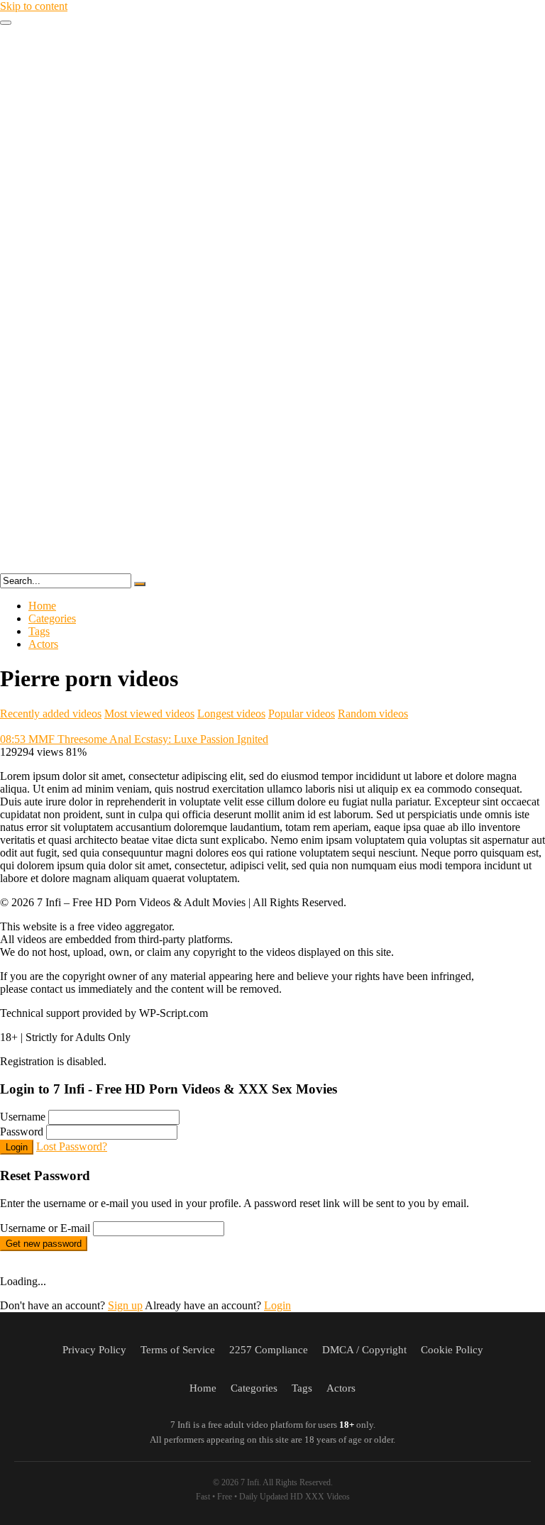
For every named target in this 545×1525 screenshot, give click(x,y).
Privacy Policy (94, 1349)
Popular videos (301, 714)
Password (21, 1131)
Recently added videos (50, 714)
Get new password (44, 1243)
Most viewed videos (149, 714)
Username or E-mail (45, 1228)
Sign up (125, 1305)
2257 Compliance (268, 1349)
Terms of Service (178, 1349)
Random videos (373, 714)
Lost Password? (71, 1146)
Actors (43, 644)
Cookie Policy (452, 1349)
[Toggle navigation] (5, 23)
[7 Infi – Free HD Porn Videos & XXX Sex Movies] (272, 567)
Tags (39, 631)
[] (139, 584)
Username (22, 1117)
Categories (52, 618)
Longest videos (231, 714)
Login (17, 1147)
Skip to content (33, 6)
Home (42, 606)
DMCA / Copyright (364, 1349)
